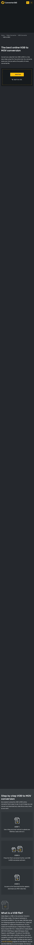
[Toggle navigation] (31, 2)
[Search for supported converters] (27, 2)
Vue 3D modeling (7, 941)
